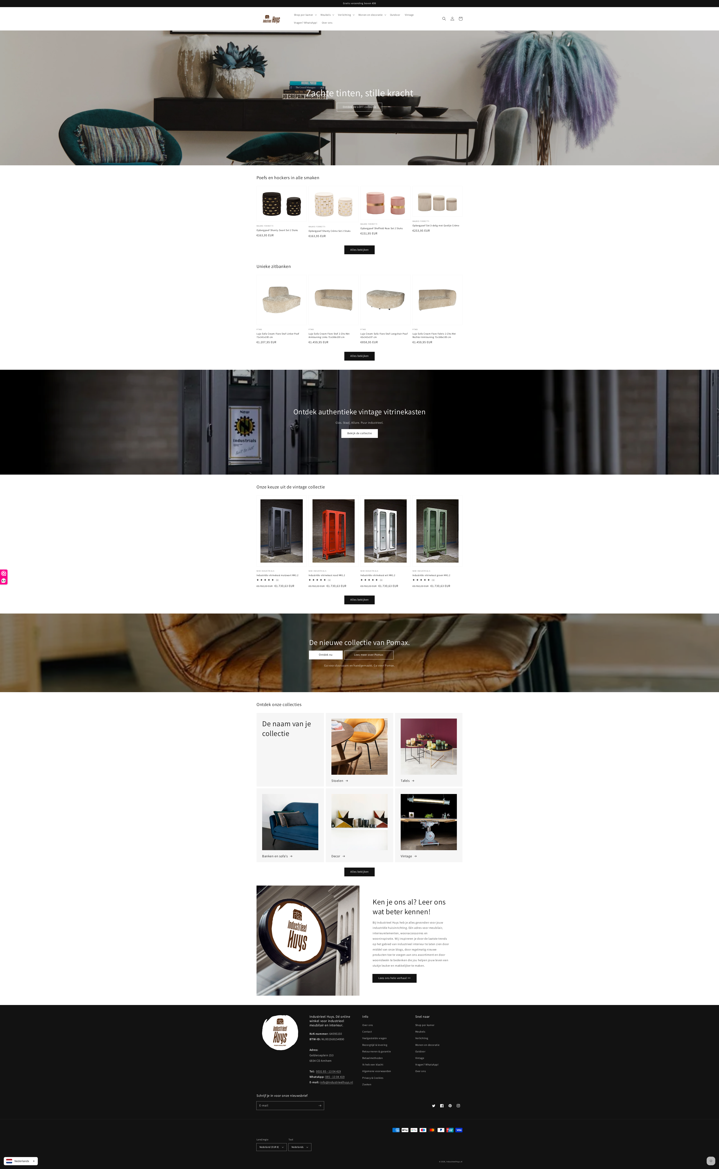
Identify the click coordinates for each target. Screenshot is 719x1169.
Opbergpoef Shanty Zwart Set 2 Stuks (277, 230)
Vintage (419, 1058)
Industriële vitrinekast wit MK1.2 (377, 575)
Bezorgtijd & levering (374, 1045)
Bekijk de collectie (359, 433)
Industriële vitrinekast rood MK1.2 (327, 575)
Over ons (367, 1025)
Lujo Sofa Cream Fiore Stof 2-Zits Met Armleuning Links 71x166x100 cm (329, 335)
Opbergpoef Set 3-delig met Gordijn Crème (435, 225)
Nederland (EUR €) (269, 1147)
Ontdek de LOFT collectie (359, 107)
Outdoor (420, 1051)
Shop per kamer (425, 1025)
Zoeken (366, 1084)
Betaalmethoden (372, 1058)
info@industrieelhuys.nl (336, 1082)
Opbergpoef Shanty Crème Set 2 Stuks (330, 231)
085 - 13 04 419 (335, 1077)
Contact (367, 1031)
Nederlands (298, 1147)
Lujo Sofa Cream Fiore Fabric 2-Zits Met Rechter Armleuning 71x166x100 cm (434, 335)
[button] (444, 19)
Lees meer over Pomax (368, 654)
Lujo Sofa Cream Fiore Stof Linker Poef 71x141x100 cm (278, 335)
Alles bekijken (359, 249)
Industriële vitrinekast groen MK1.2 (431, 575)
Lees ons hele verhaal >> (394, 978)
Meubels (420, 1031)
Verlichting (421, 1038)
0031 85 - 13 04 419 (328, 1071)
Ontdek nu (326, 654)
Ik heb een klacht (372, 1064)
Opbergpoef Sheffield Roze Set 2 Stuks (381, 228)
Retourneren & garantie (376, 1051)
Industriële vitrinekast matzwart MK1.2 (277, 575)
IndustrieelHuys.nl (454, 1161)
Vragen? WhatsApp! (427, 1064)
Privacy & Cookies (372, 1078)
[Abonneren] (320, 1105)
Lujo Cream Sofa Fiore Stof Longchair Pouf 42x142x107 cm (384, 335)
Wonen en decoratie (427, 1045)
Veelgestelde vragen (374, 1038)
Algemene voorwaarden (376, 1071)
